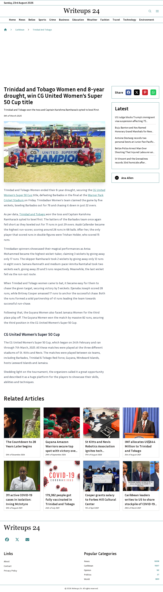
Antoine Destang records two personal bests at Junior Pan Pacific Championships (134, 140)
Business (64, 19)
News (22, 19)
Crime (52, 19)
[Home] (5, 29)
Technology (129, 19)
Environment (146, 19)
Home (12, 19)
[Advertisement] (81, 58)
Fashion (104, 19)
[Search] (150, 11)
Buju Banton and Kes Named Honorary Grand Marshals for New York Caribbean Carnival (133, 129)
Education (78, 19)
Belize (31, 19)
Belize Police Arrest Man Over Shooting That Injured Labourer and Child (134, 150)
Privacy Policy (10, 570)
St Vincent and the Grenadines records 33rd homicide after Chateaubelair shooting (131, 160)
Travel (116, 19)
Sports (42, 19)
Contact (8, 566)
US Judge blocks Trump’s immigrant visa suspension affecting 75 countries (135, 119)
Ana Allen (127, 178)
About (7, 561)
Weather (92, 19)
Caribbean (19, 29)
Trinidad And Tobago (42, 29)
